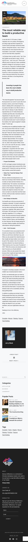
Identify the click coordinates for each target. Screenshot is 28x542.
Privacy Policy (6, 482)
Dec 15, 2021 (13, 416)
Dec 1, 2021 (13, 410)
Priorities (9, 432)
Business (5, 388)
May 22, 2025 (13, 400)
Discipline (4, 318)
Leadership (5, 391)
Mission (10, 318)
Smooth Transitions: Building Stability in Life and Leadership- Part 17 (16, 404)
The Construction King (16, 412)
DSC (23, 156)
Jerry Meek (9, 343)
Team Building (6, 321)
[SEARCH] (25, 377)
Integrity (14, 430)
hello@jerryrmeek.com (9, 493)
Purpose (20, 318)
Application (6, 386)
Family (10, 430)
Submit (8, 518)
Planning (15, 318)
